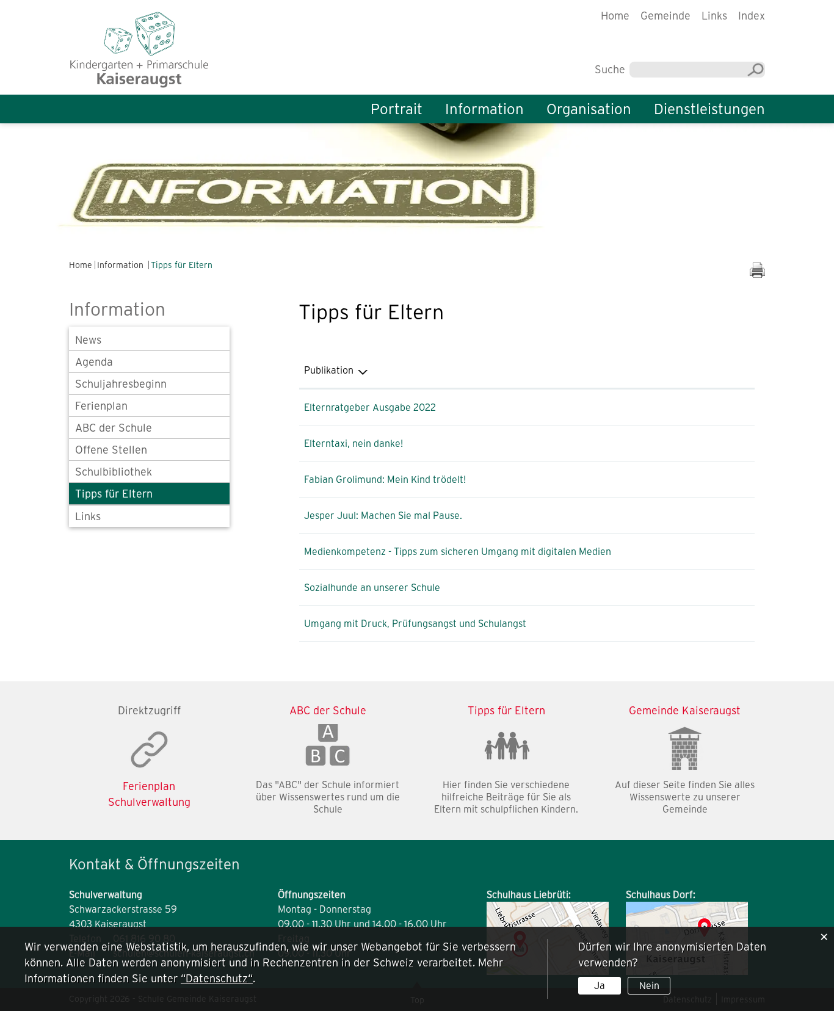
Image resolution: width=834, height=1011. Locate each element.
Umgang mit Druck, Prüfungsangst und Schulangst (415, 623)
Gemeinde (665, 15)
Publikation (329, 369)
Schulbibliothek (113, 471)
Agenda (94, 362)
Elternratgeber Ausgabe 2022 (370, 407)
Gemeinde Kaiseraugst (685, 710)
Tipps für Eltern (114, 493)
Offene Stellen (111, 449)
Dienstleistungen (709, 109)
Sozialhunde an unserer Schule (372, 587)
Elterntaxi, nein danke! (353, 443)
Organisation (588, 109)
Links (714, 15)
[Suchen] (756, 70)
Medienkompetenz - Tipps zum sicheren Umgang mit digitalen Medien (457, 551)
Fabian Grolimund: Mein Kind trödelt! (385, 479)
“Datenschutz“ (217, 978)
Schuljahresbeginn (121, 384)
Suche (610, 69)
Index (751, 15)
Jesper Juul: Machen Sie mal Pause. (383, 515)
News (88, 340)
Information (484, 109)
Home (615, 15)
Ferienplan (101, 405)
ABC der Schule (113, 427)
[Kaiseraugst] (139, 48)
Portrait (396, 109)
